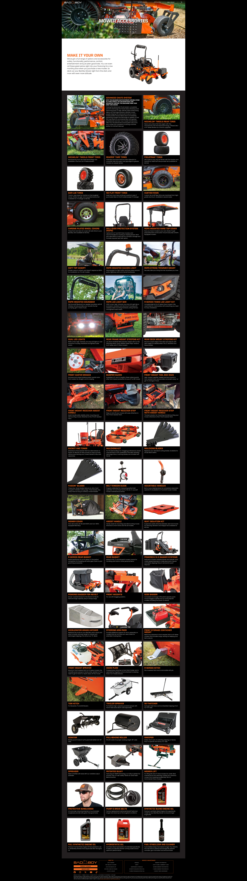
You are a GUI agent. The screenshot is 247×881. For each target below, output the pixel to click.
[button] (181, 2)
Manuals (137, 862)
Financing (128, 2)
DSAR (112, 878)
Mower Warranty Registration (160, 866)
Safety (136, 864)
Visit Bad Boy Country (110, 864)
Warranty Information (160, 862)
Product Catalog (85, 866)
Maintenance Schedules (137, 866)
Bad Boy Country (142, 2)
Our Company (110, 862)
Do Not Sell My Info (116, 878)
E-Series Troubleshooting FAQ (136, 871)
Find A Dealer (170, 2)
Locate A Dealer (111, 871)
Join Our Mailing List (111, 866)
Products (116, 2)
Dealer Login (85, 869)
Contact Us (157, 2)
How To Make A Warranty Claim (161, 864)
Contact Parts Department (160, 871)
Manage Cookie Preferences (105, 878)
